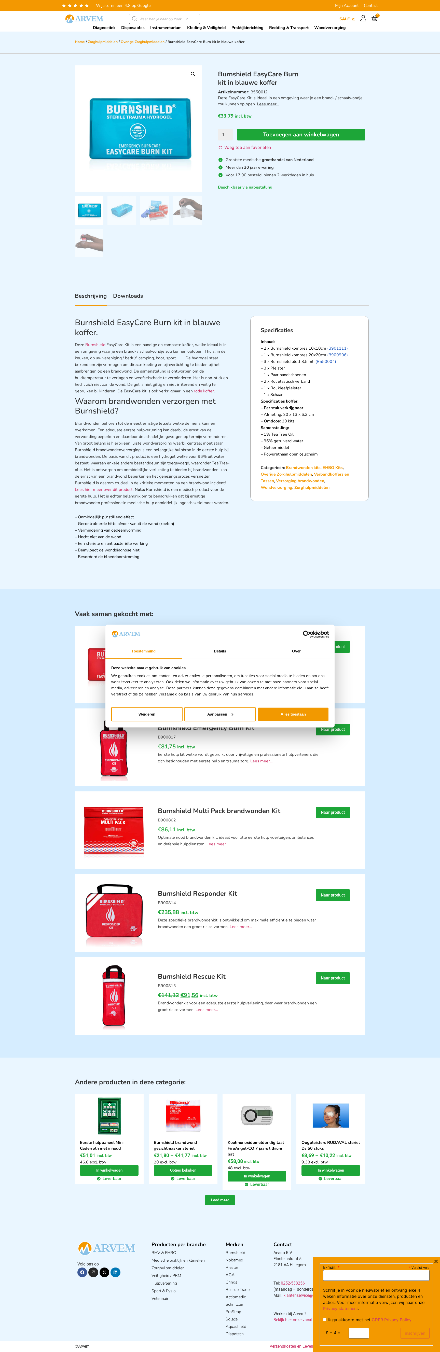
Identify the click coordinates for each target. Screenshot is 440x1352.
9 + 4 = (333, 1332)
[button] (193, 74)
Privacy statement (340, 1308)
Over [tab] (296, 651)
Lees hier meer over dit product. (104, 489)
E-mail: (331, 1267)
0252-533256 (293, 1283)
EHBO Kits (333, 468)
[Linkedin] (115, 1272)
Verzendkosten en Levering (294, 1346)
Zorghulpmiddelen (103, 41)
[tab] (91, 299)
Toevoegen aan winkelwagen (301, 134)
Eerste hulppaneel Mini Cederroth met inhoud (101, 1145)
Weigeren (147, 714)
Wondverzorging (276, 487)
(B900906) (337, 355)
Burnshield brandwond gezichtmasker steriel (175, 1145)
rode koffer (204, 391)
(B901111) (337, 348)
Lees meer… (268, 104)
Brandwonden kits (303, 468)
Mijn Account (347, 5)
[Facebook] (82, 1272)
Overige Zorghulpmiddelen (142, 41)
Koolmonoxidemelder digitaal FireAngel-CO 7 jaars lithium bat (256, 1148)
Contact (371, 5)
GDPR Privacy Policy (391, 1319)
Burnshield (95, 345)
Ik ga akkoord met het (368, 1320)
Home (80, 41)
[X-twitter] (104, 1272)
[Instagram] (93, 1272)
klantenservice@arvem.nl (305, 1295)
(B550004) (325, 361)
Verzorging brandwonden (300, 481)
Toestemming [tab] (143, 651)
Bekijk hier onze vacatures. (297, 1319)
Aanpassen (217, 714)
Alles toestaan (293, 714)
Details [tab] (220, 651)
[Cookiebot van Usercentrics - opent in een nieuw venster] (306, 634)
